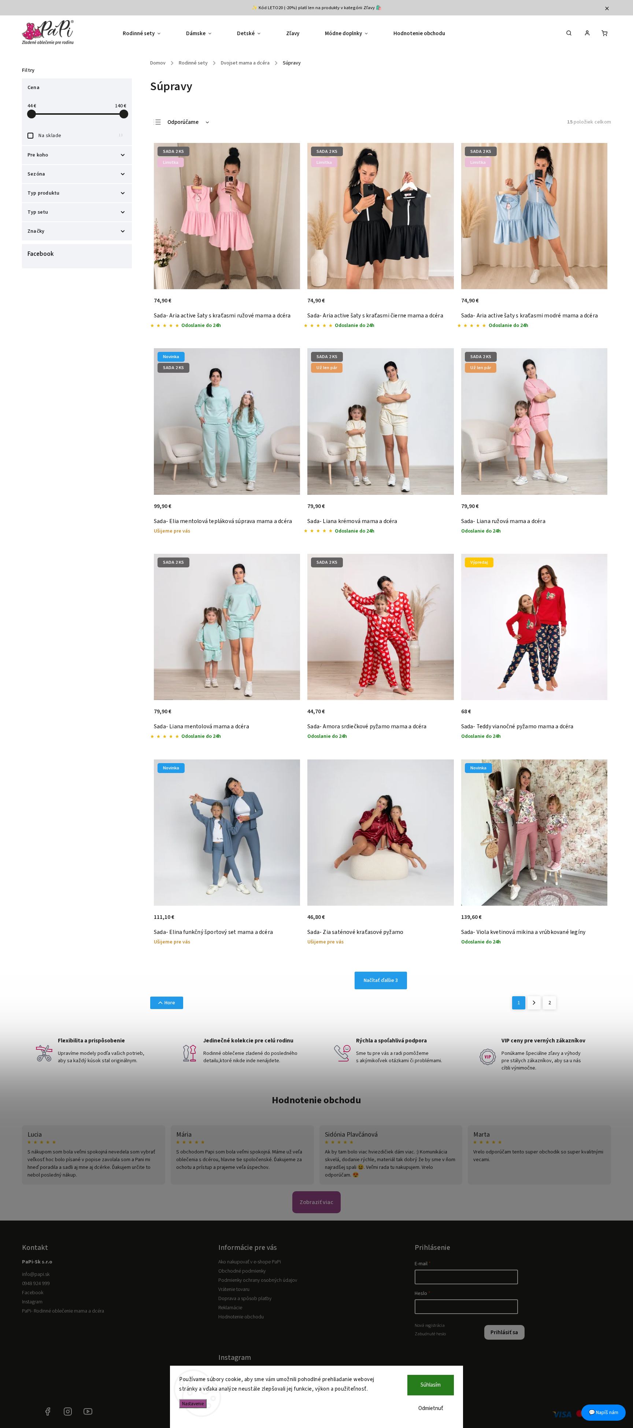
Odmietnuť (430, 1408)
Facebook (32, 1292)
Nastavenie (193, 1403)
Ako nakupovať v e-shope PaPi (249, 1262)
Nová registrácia (430, 1325)
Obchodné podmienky (242, 1271)
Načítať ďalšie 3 (381, 980)
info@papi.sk (35, 1274)
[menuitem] (148, 33)
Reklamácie (230, 1307)
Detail (287, 304)
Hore (169, 1002)
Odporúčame (183, 122)
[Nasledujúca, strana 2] (534, 1002)
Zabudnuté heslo (430, 1334)
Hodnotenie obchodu (316, 1100)
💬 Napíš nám (603, 1412)
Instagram (32, 1302)
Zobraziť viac (316, 1202)
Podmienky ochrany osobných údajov (257, 1280)
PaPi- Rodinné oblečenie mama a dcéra (63, 1311)
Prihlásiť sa (504, 1332)
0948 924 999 (36, 1283)
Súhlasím (431, 1385)
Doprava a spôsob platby (244, 1298)
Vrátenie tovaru (233, 1289)
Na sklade (80, 135)
